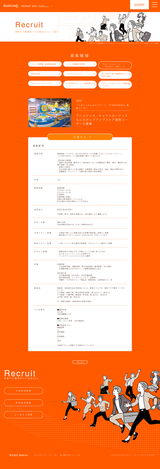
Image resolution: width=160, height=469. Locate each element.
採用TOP (92, 43)
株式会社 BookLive (18, 455)
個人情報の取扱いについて (69, 455)
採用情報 (100, 43)
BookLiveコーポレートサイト (44, 455)
